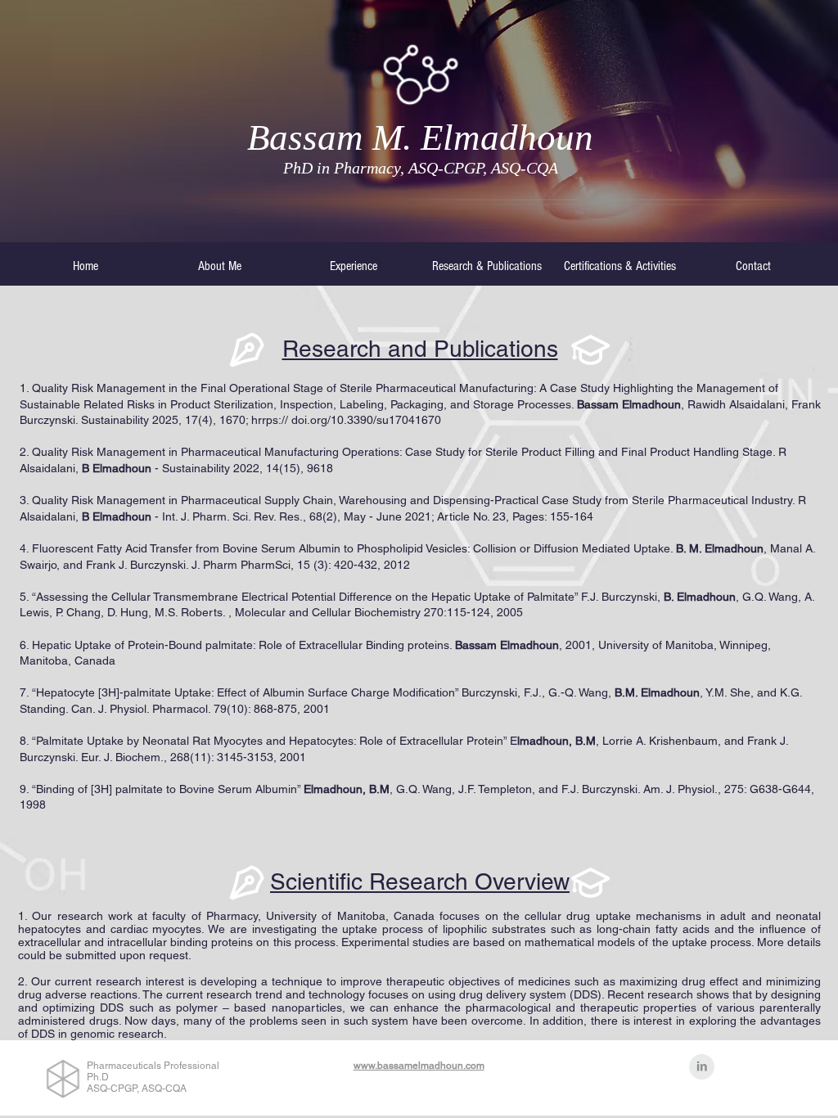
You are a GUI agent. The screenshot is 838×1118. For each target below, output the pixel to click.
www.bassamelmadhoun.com (419, 1065)
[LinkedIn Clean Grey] (701, 1067)
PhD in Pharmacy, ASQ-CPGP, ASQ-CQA (420, 168)
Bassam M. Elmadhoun (420, 137)
